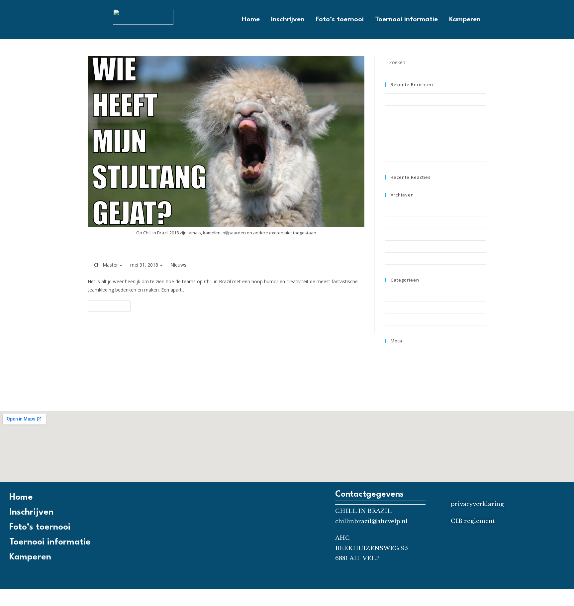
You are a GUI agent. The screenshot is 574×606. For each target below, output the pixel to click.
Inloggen (393, 353)
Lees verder (112, 304)
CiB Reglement (399, 99)
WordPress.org (400, 377)
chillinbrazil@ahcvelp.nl (371, 521)
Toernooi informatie (406, 19)
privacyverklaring (477, 504)
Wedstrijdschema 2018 (407, 136)
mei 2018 (393, 234)
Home (251, 19)
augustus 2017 (399, 246)
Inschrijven (288, 19)
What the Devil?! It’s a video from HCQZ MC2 (428, 124)
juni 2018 (393, 222)
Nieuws (178, 265)
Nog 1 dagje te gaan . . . (407, 111)
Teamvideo (396, 307)
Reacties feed (399, 369)
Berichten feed (400, 361)
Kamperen (465, 19)
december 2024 (400, 210)
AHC (342, 538)
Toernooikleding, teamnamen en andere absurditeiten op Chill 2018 (226, 248)
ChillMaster (106, 265)
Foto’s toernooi (340, 19)
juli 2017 (393, 258)
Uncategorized (399, 319)
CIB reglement (473, 521)
